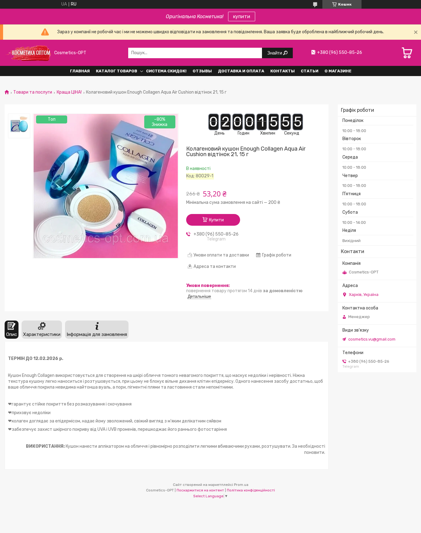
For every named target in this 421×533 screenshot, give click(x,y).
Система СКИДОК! (166, 71)
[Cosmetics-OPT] (28, 52)
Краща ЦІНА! (69, 92)
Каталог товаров (116, 71)
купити (241, 16)
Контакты (282, 71)
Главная (80, 71)
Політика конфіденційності (251, 490)
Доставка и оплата (241, 71)
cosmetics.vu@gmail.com (371, 339)
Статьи (309, 71)
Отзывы (202, 71)
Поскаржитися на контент (200, 490)
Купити (216, 220)
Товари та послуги (32, 92)
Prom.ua (241, 485)
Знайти (275, 52)
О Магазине (338, 71)
